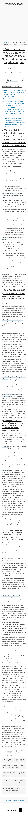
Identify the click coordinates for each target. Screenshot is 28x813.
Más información (12, 810)
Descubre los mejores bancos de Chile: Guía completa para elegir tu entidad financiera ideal (14, 773)
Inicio (3, 42)
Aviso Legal (7, 800)
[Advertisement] (14, 25)
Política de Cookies (18, 800)
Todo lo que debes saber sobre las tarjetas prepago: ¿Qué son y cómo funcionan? (13, 760)
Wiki (7, 42)
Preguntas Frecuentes (9, 99)
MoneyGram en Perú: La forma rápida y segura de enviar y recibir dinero (13, 766)
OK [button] (20, 810)
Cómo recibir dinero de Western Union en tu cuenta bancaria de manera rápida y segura (13, 782)
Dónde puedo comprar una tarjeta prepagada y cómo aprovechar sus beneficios (11, 790)
